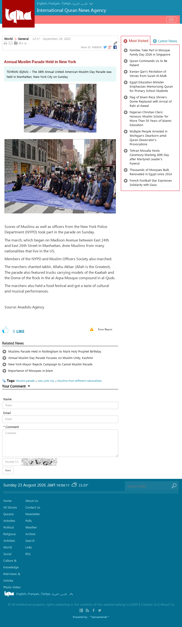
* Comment (11, 427)
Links (28, 547)
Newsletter (32, 514)
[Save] (16, 43)
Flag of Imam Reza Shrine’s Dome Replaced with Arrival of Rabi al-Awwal (151, 101)
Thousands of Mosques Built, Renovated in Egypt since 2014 (151, 172)
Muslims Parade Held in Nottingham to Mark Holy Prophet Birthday (54, 351)
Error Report (105, 329)
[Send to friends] (11, 43)
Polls (28, 521)
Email (7, 413)
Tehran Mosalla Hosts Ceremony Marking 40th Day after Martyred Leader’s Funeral (149, 156)
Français (54, 3)
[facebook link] (115, 47)
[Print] (5, 43)
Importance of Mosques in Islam (30, 370)
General (23, 38)
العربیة (76, 4)
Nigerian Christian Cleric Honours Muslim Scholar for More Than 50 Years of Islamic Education (151, 118)
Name (7, 399)
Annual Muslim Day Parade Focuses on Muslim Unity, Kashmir (50, 358)
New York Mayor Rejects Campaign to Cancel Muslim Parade (50, 364)
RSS (28, 554)
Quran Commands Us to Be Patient (148, 63)
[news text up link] (21, 43)
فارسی (84, 4)
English (42, 3)
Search (30, 540)
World (8, 38)
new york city (46, 380)
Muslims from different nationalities (79, 380)
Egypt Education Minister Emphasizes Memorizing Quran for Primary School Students (151, 86)
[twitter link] (105, 47)
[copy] (115, 43)
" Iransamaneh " (99, 617)
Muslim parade (25, 380)
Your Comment (14, 386)
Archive (30, 534)
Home (7, 501)
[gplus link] (110, 47)
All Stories (10, 507)
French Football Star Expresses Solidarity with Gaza (151, 182)
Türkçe (66, 3)
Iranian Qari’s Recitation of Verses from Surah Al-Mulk (148, 73)
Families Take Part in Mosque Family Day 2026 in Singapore (150, 52)
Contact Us (32, 507)
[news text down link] (26, 43)
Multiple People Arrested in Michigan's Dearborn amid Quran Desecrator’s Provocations (148, 137)
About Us (31, 501)
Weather (31, 527)
